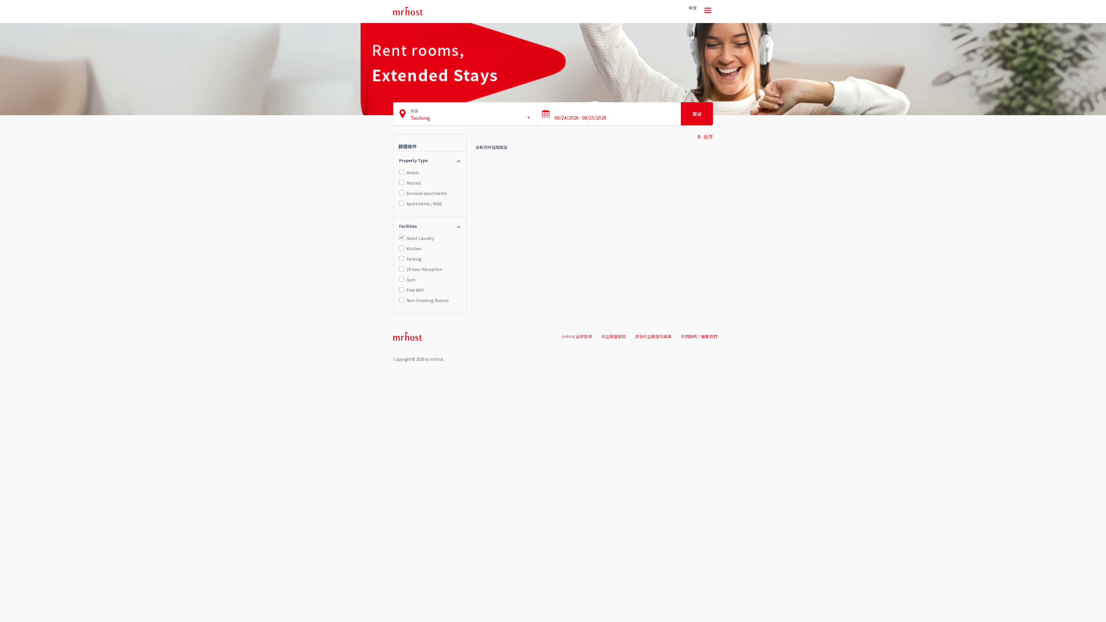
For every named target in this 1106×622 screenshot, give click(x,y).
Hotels (412, 172)
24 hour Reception (424, 269)
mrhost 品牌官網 (577, 336)
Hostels (413, 183)
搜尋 (697, 113)
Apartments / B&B (424, 203)
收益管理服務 (613, 336)
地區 (414, 111)
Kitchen (413, 248)
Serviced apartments (426, 193)
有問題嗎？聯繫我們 (699, 336)
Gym (410, 279)
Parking (413, 259)
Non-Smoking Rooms (427, 300)
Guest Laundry (420, 238)
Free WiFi (415, 290)
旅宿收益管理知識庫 (653, 336)
